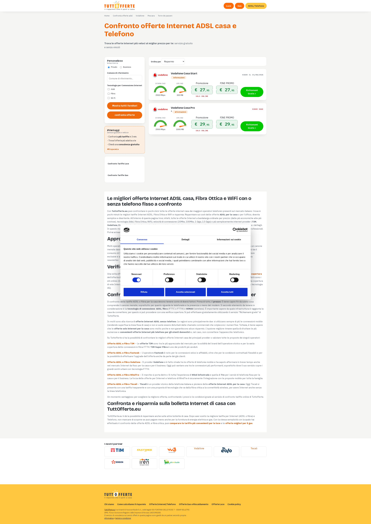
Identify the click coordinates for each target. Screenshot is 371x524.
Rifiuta (144, 292)
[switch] (169, 280)
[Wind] (172, 450)
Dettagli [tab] (186, 239)
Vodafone (199, 448)
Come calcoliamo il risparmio (131, 504)
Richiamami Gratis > (252, 92)
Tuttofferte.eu (119, 6)
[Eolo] (226, 450)
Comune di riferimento (118, 73)
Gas (240, 5)
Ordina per (156, 61)
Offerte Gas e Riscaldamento (193, 504)
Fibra (113, 93)
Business (127, 67)
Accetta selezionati (185, 292)
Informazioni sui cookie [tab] (229, 239)
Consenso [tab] (142, 239)
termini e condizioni (123, 518)
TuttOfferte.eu (109, 510)
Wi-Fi (113, 98)
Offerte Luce (218, 504)
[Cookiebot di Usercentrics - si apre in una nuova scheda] (235, 230)
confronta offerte (125, 114)
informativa (109, 518)
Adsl (113, 89)
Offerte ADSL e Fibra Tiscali (122, 384)
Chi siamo (109, 504)
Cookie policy (234, 504)
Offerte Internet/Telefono (162, 504)
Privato (114, 67)
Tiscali (254, 448)
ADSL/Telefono (256, 5)
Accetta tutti (227, 292)
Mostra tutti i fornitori (124, 105)
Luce (228, 5)
